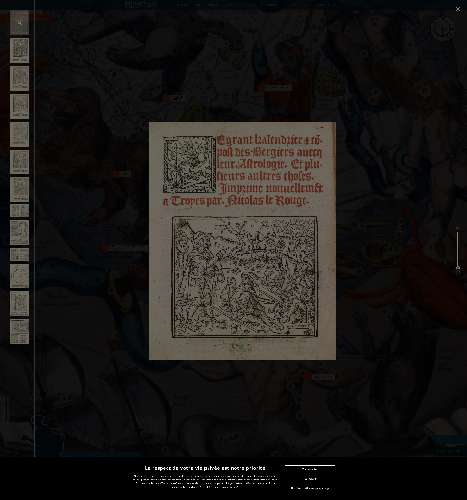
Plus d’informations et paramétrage (310, 488)
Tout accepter (309, 469)
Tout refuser (310, 478)
